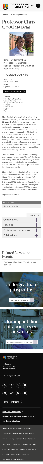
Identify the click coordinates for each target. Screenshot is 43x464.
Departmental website (10, 194)
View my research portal (13, 91)
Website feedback (9, 455)
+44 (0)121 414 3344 (12, 376)
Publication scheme (29, 439)
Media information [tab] (11, 206)
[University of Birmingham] (16, 5)
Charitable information (10, 449)
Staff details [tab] (8, 202)
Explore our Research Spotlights (19, 342)
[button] (21, 219)
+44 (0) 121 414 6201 (10, 81)
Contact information (22, 455)
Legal (10, 428)
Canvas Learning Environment (12, 439)
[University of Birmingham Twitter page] (18, 385)
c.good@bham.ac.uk (11, 86)
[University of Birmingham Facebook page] (25, 385)
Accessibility (28, 428)
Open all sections (33, 215)
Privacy (5, 428)
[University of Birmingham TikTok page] (5, 393)
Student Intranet (28, 433)
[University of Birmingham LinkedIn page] (11, 385)
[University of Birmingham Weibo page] (11, 393)
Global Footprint (11, 402)
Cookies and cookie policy (27, 449)
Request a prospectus (19, 300)
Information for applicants (11, 444)
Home (5, 14)
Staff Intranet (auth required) (12, 433)
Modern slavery (18, 428)
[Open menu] (38, 5)
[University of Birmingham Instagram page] (5, 385)
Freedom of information (28, 444)
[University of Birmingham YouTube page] (25, 393)
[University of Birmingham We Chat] (18, 393)
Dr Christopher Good (18, 14)
